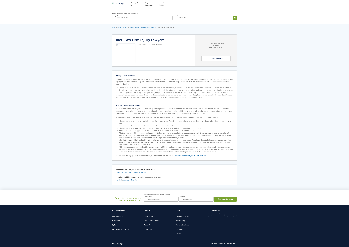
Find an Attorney (118, 211)
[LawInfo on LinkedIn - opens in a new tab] (235, 215)
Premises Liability (134, 27)
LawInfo (147, 211)
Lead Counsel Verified (163, 4)
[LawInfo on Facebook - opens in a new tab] (210, 215)
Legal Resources (149, 4)
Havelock (119, 180)
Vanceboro (127, 180)
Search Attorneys (225, 199)
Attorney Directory (123, 27)
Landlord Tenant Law (139, 172)
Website (216, 58)
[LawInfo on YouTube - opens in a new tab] (226, 215)
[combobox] (142, 18)
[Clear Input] (170, 18)
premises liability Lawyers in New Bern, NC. (190, 156)
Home (114, 27)
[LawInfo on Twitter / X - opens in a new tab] (218, 215)
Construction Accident (123, 172)
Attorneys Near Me (136, 4)
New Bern (153, 27)
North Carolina (145, 27)
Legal (178, 211)
